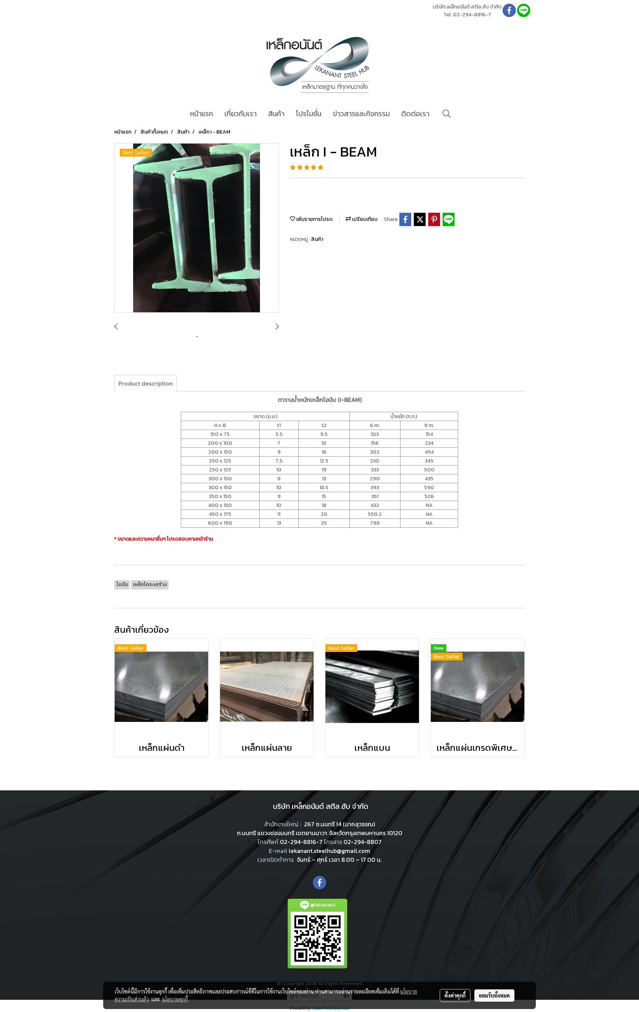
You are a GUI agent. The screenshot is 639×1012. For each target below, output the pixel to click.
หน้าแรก (201, 113)
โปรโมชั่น (308, 113)
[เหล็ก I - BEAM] (196, 228)
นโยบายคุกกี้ (175, 999)
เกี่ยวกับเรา (240, 113)
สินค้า (276, 113)
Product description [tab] (145, 383)
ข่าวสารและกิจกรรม (361, 113)
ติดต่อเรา (415, 113)
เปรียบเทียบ (364, 219)
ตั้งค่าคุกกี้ (455, 995)
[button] (447, 114)
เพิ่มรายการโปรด (313, 219)
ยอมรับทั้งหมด (494, 995)
